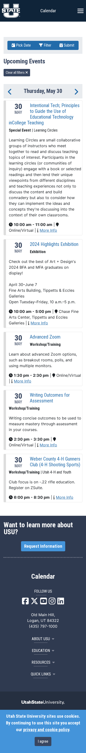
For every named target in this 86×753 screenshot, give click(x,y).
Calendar (43, 576)
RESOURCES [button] (41, 662)
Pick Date (23, 45)
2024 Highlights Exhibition (54, 244)
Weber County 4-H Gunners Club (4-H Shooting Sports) (55, 462)
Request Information (43, 546)
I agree (43, 741)
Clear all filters (15, 72)
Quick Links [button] (41, 674)
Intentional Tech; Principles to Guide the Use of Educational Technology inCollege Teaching (44, 114)
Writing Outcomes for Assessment (50, 398)
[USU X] (34, 602)
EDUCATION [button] (41, 650)
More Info (48, 230)
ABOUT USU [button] (41, 639)
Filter (47, 45)
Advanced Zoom (45, 337)
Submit (68, 45)
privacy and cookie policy (46, 729)
